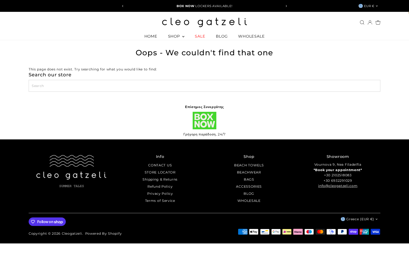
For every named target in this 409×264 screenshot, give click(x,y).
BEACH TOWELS (249, 165)
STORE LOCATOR (160, 172)
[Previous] (122, 6)
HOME (150, 36)
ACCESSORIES (249, 186)
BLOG (221, 36)
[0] (378, 22)
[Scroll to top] (399, 251)
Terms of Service (160, 201)
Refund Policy (160, 186)
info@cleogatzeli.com (337, 186)
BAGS (249, 179)
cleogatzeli (72, 233)
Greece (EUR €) (360, 219)
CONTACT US (160, 165)
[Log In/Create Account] (370, 22)
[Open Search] (362, 22)
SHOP (174, 36)
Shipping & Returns (160, 179)
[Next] (286, 6)
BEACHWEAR (249, 172)
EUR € (369, 6)
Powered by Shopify (103, 233)
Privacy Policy (160, 193)
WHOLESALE (251, 36)
